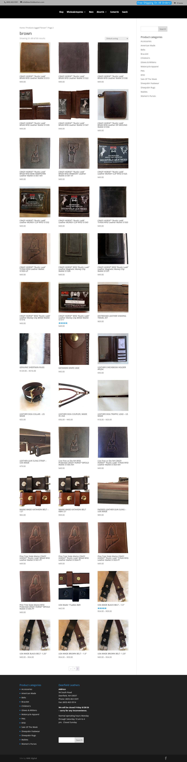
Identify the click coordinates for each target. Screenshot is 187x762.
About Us (100, 12)
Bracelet (144, 54)
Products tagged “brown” (36, 28)
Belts (143, 49)
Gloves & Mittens (148, 62)
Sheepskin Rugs (148, 87)
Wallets (144, 91)
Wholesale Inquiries (75, 12)
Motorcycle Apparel (150, 66)
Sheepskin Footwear (150, 83)
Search (125, 12)
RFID (143, 75)
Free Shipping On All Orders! (154, 2)
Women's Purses (148, 96)
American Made (148, 45)
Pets (143, 70)
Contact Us (114, 12)
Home (22, 28)
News (91, 12)
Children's (145, 58)
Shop (61, 12)
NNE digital (31, 758)
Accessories (146, 41)
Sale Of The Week (149, 79)
